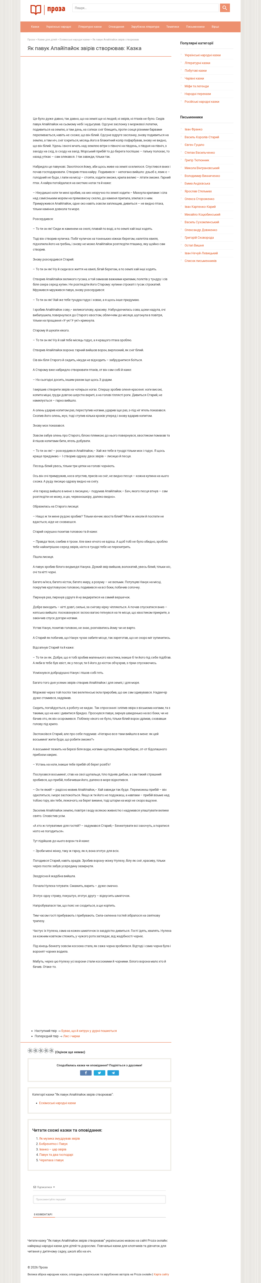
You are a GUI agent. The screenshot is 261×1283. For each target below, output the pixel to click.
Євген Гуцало (194, 145)
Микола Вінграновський (202, 168)
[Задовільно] (41, 1050)
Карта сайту (161, 1274)
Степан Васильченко (200, 152)
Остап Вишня (194, 245)
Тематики (172, 26)
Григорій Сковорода (199, 237)
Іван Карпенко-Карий (200, 207)
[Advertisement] (99, 87)
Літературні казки (90, 26)
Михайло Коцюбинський (202, 214)
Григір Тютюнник (197, 160)
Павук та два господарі (56, 1154)
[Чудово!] (51, 1050)
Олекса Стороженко (199, 199)
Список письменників (201, 261)
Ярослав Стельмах (198, 191)
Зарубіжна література (145, 26)
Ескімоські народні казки (57, 1103)
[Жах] (30, 1050)
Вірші (215, 26)
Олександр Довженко (201, 230)
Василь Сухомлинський (202, 222)
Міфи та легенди (197, 86)
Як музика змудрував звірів (59, 1138)
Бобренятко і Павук (53, 1144)
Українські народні (58, 26)
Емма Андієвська (197, 183)
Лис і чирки (71, 1036)
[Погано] (35, 1050)
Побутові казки (196, 70)
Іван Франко (193, 129)
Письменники (195, 26)
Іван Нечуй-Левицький (201, 253)
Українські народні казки (203, 55)
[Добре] (46, 1050)
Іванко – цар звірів (52, 1149)
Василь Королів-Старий (202, 137)
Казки (35, 26)
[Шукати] (225, 8)
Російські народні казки (202, 101)
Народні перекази (198, 94)
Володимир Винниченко (202, 176)
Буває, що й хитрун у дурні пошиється (89, 1031)
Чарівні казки (194, 78)
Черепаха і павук (51, 1160)
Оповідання (116, 26)
